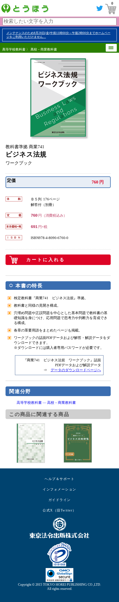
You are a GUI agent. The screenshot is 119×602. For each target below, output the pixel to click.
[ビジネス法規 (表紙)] (40, 443)
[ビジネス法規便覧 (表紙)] (87, 443)
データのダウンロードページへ (76, 370)
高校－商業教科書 (43, 49)
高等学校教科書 (13, 49)
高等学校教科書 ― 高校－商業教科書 (46, 403)
